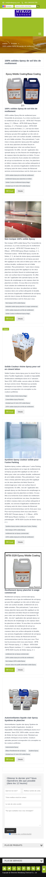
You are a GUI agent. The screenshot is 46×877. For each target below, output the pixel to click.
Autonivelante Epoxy (12, 747)
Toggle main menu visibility (39, 33)
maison (4, 43)
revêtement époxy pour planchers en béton (19, 179)
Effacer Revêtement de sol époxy (16, 751)
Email (9, 191)
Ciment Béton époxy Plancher (15, 399)
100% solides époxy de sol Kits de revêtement (19, 175)
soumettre (10, 830)
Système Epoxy (33, 751)
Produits (14, 43)
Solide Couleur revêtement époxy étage (18, 182)
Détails (20, 191)
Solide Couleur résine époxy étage (16, 396)
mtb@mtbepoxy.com (12, 2)
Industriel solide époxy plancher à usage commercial (22, 306)
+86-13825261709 (30, 2)
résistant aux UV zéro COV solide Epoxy (18, 186)
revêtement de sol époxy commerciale (17, 533)
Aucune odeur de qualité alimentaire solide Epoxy (21, 664)
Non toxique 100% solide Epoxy (15, 303)
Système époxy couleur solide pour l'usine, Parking (21, 526)
